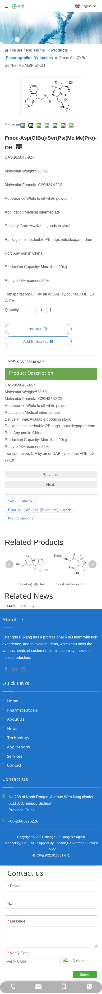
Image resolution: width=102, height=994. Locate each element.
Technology (18, 737)
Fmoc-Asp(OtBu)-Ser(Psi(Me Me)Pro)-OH (39, 509)
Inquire (35, 329)
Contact (14, 765)
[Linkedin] (15, 668)
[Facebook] (6, 668)
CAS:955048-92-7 (21, 501)
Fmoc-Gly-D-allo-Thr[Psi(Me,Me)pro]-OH (70, 584)
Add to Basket (35, 341)
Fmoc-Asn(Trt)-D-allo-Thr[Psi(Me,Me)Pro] (32, 584)
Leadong (61, 843)
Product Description (31, 373)
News (12, 728)
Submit (85, 974)
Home (12, 701)
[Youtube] (23, 668)
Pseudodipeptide (20, 518)
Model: (12, 361)
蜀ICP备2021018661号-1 (51, 855)
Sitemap (78, 843)
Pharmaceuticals (22, 710)
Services (14, 756)
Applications (18, 747)
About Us (15, 719)
